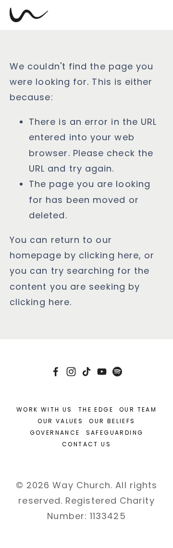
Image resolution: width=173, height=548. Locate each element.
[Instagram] (71, 371)
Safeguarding (115, 432)
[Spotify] (117, 371)
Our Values (60, 421)
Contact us (86, 444)
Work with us (44, 409)
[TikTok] (86, 371)
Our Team (138, 409)
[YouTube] (102, 371)
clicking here (109, 255)
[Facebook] (56, 371)
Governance (55, 432)
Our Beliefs (112, 421)
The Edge (95, 409)
